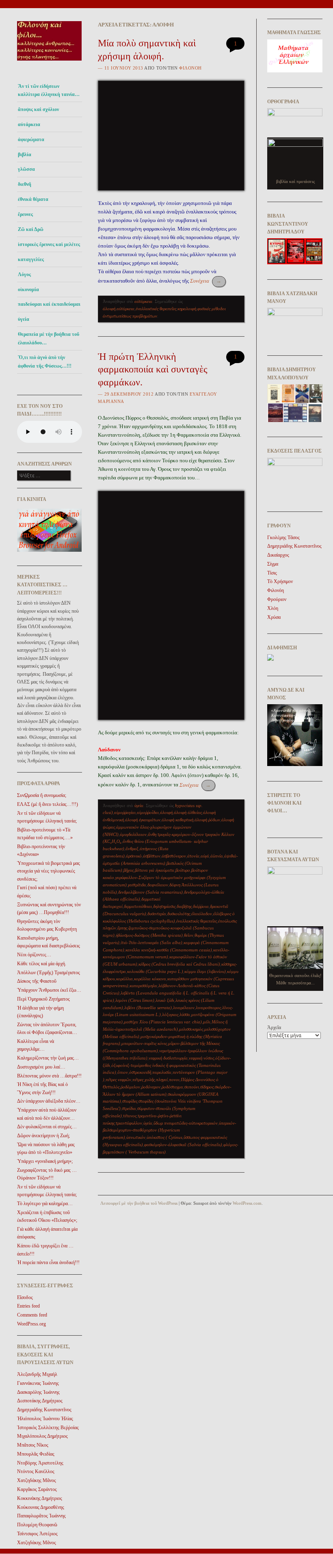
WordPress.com (247, 1203)
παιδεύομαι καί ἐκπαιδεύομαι (49, 304)
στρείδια (129, 1108)
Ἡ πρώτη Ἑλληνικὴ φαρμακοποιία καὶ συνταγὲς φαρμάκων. (153, 369)
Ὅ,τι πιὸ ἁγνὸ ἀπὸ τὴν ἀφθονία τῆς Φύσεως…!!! (44, 361)
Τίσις (272, 573)
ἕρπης (122, 927)
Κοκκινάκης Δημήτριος (39, 1498)
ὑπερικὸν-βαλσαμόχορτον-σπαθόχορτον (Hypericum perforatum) (169, 1130)
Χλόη (272, 608)
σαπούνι (191, 1086)
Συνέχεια (205, 281)
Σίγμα (272, 564)
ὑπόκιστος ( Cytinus (164, 1137)
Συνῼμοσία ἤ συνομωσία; (41, 795)
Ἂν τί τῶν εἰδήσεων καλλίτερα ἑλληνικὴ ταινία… (49, 90)
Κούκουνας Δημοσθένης (40, 1507)
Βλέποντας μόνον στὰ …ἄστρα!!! (49, 1076)
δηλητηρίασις (164, 906)
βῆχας (128, 870)
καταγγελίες (31, 259)
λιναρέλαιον (184, 1007)
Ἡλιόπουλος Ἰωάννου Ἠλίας (45, 1418)
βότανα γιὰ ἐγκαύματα (154, 870)
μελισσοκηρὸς (191, 1029)
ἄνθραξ (131, 848)
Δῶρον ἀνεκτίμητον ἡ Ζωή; (43, 1135)
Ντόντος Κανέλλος (35, 1471)
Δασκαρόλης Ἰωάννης (38, 1392)
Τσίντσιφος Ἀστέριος (37, 1534)
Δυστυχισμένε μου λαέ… (41, 1067)
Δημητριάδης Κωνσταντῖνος (44, 1410)
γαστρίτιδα (137, 884)
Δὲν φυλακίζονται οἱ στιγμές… (47, 1127)
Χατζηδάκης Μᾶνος (36, 1480)
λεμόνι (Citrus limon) (134, 1000)
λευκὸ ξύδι (165, 1000)
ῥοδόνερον (150, 1086)
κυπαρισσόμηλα (143, 985)
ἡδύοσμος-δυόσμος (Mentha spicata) (149, 935)
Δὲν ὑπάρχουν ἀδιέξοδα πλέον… (48, 1101)
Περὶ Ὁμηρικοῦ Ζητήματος (43, 999)
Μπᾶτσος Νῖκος (32, 1445)
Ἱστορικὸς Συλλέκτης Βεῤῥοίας (48, 1427)
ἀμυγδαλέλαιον (133, 834)
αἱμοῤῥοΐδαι (148, 812)
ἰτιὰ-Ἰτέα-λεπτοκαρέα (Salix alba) (151, 942)
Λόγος (24, 274)
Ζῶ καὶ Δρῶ (30, 229)
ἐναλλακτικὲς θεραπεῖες (156, 308)
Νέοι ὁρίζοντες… (34, 955)
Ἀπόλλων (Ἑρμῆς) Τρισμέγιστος (48, 972)
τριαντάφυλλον (129, 1123)
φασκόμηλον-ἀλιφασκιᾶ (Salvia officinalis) (183, 1144)
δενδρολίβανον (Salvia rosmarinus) (150, 892)
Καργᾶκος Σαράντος (37, 1489)
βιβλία (24, 154)
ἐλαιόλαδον (201, 913)
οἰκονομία (28, 289)
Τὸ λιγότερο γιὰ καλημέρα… (45, 1203)
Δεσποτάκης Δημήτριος (40, 1401)
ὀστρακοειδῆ (140, 1072)
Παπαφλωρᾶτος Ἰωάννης (41, 1516)
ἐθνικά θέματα (33, 199)
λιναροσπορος (208, 1007)
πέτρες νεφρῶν (118, 1079)
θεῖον (188, 935)
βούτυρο (182, 870)
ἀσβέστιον (151, 855)
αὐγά (205, 855)
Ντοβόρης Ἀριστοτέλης (40, 1463)
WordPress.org (31, 1324)
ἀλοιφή (109, 308)
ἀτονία (193, 855)
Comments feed (32, 1315)
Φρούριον (276, 599)
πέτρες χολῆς (143, 1079)
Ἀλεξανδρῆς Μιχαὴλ (37, 1374)
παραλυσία (161, 1072)
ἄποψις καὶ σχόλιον (38, 109)
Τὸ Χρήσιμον (280, 581)
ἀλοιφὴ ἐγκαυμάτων (142, 819)
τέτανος (129, 1115)
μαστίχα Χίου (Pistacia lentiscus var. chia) (163, 1021)
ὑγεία (23, 319)
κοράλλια (124, 978)
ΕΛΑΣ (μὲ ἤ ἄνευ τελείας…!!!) (47, 804)
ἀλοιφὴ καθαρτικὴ (177, 819)
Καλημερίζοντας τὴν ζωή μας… (48, 1058)
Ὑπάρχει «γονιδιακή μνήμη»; (45, 1161)
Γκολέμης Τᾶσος (283, 537)
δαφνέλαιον (157, 884)
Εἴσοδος (25, 1297)
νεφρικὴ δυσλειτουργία (168, 1058)
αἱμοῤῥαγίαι (125, 812)
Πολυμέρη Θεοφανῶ (37, 1525)
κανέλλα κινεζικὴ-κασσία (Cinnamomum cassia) (168, 949)
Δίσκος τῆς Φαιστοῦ (36, 981)
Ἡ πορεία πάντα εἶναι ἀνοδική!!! (48, 1262)
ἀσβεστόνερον (174, 855)
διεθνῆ (24, 184)
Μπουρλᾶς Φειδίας (35, 1454)
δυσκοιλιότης (178, 913)
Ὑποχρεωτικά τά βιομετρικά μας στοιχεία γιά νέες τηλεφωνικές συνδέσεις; (48, 871)
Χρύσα (274, 617)
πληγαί (162, 1079)
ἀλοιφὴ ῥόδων (207, 819)
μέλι (206, 1021)
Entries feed (28, 1306)
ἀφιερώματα (31, 139)
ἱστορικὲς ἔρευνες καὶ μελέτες (49, 244)
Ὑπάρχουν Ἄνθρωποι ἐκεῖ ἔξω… (49, 990)
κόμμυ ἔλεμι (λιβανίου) (205, 971)
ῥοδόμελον (130, 1086)
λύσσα (184, 1014)
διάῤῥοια (201, 906)
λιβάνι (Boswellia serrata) (148, 1007)
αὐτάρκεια (29, 124)
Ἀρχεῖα (274, 1027)
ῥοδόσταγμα (172, 1086)
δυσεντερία (156, 913)
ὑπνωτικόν (135, 1137)
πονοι (174, 1079)
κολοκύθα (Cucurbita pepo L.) (155, 971)
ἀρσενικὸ (134, 855)
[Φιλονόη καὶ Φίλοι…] (49, 63)
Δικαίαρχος (278, 555)
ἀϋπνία (216, 855)
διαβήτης (184, 906)
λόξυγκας (170, 1014)
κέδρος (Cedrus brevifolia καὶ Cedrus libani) (179, 964)
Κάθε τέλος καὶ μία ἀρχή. (41, 963)
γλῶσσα (26, 169)
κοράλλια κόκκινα (150, 978)
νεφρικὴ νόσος (201, 1058)
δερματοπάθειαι (138, 906)
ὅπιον (122, 1072)
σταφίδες (129, 1101)
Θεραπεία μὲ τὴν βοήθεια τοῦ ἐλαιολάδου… (48, 338)
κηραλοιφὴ (186, 308)
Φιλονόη (190, 67)
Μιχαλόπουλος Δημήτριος (42, 1436)
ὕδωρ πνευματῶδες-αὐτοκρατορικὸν (186, 1123)
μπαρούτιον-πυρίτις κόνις (144, 1043)
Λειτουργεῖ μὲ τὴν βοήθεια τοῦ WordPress (138, 1203)
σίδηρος (207, 1086)
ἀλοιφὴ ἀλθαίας (188, 812)
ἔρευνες (25, 214)
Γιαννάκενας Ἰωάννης (38, 1383)
